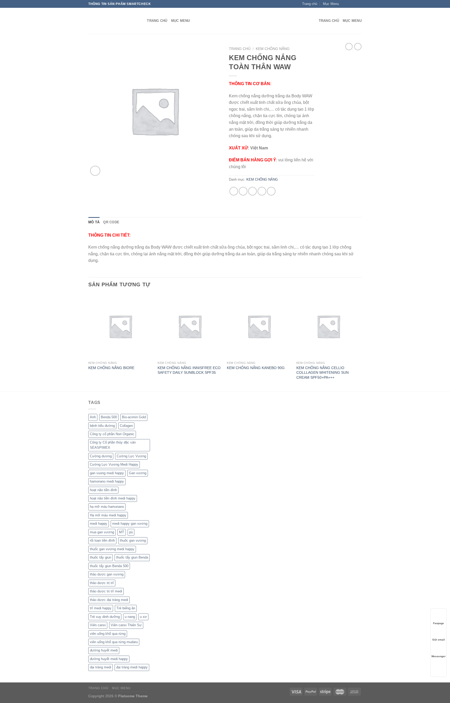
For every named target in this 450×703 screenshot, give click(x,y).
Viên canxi (98, 625)
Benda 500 (109, 417)
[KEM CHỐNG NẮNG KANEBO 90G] (259, 326)
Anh (93, 417)
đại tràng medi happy (132, 667)
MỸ (121, 532)
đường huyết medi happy (109, 659)
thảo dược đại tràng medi (109, 600)
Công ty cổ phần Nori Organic (112, 434)
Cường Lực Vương (131, 456)
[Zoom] (95, 171)
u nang (130, 617)
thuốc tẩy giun (100, 557)
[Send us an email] (359, 4)
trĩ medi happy (100, 608)
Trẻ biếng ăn (125, 608)
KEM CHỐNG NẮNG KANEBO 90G (256, 368)
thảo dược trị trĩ (102, 583)
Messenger (439, 656)
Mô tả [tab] (93, 222)
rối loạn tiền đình (102, 540)
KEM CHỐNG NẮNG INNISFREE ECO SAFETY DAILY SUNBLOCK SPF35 (189, 370)
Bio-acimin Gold (134, 417)
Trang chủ (240, 49)
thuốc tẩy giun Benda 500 (109, 566)
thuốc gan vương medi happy (112, 549)
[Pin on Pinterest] (262, 191)
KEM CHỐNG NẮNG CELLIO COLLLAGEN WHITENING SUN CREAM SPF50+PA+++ (322, 372)
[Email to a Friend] (252, 191)
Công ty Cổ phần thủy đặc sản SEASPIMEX (113, 444)
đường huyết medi (104, 650)
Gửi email (438, 639)
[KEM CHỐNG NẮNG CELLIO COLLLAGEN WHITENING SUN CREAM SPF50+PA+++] (328, 326)
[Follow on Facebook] (344, 4)
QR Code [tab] (111, 222)
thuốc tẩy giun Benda (132, 557)
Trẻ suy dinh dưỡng (105, 617)
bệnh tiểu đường (102, 426)
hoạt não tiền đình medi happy (112, 498)
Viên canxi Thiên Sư (126, 625)
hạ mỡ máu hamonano (107, 507)
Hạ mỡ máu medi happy (108, 515)
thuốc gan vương (133, 540)
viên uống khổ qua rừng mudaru (114, 642)
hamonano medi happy (107, 481)
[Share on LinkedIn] (271, 191)
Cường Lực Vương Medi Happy (114, 464)
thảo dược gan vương (106, 574)
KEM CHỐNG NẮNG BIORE (111, 368)
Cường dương (101, 456)
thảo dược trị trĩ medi (106, 591)
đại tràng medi (100, 667)
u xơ (143, 617)
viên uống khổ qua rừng (108, 634)
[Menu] (312, 21)
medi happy (98, 523)
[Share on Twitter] (243, 191)
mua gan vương (102, 532)
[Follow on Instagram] (349, 4)
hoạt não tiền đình (103, 490)
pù (131, 532)
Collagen (126, 426)
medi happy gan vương (129, 523)
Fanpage (438, 623)
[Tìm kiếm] (141, 21)
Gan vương (137, 473)
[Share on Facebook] (233, 191)
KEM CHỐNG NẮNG (273, 49)
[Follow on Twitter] (354, 4)
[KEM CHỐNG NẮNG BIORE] (120, 326)
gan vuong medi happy (107, 473)
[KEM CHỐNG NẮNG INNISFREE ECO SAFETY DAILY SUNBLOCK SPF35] (190, 326)
